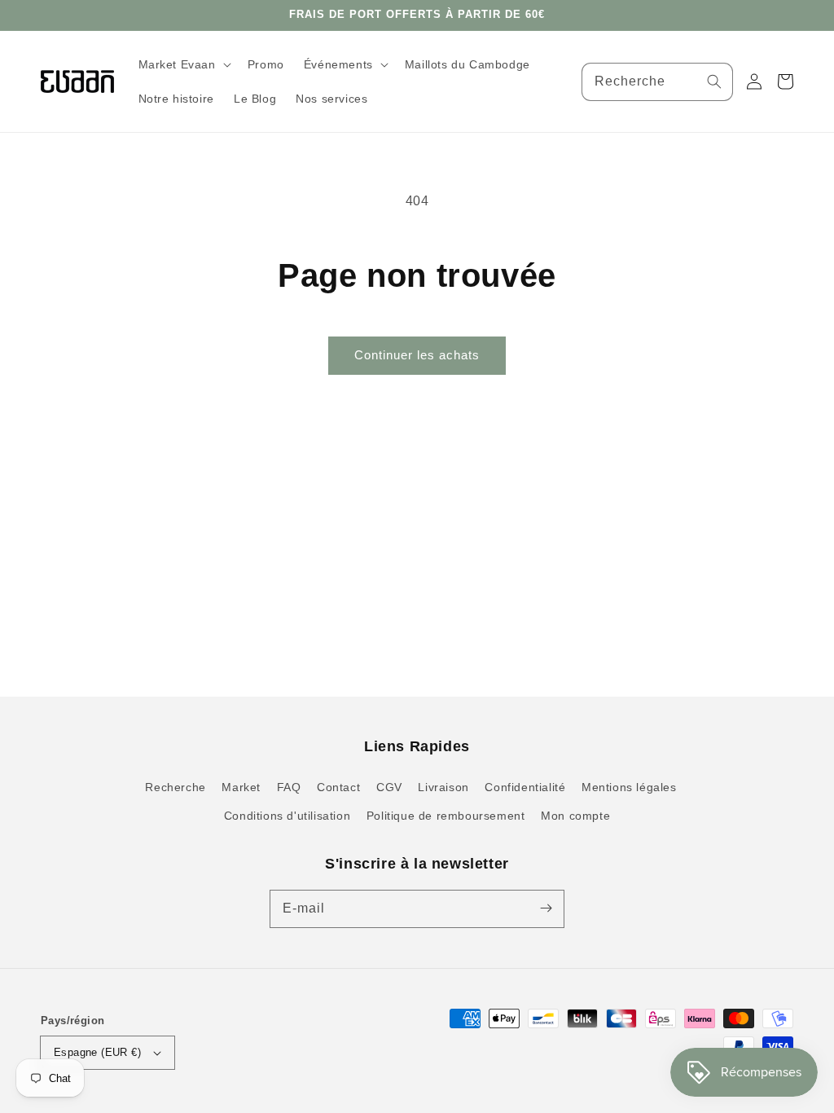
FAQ (289, 787)
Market (241, 787)
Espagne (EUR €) (97, 1052)
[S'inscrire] (546, 908)
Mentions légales (629, 787)
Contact (338, 787)
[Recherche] (714, 81)
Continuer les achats (417, 355)
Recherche (175, 787)
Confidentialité (525, 787)
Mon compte (575, 815)
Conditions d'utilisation (287, 815)
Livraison (443, 787)
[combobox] (657, 82)
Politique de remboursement (446, 815)
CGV (389, 787)
